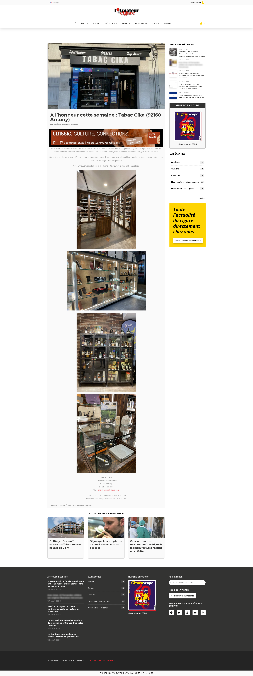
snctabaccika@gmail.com (108, 490)
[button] (75, 23)
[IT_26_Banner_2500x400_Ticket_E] (106, 137)
